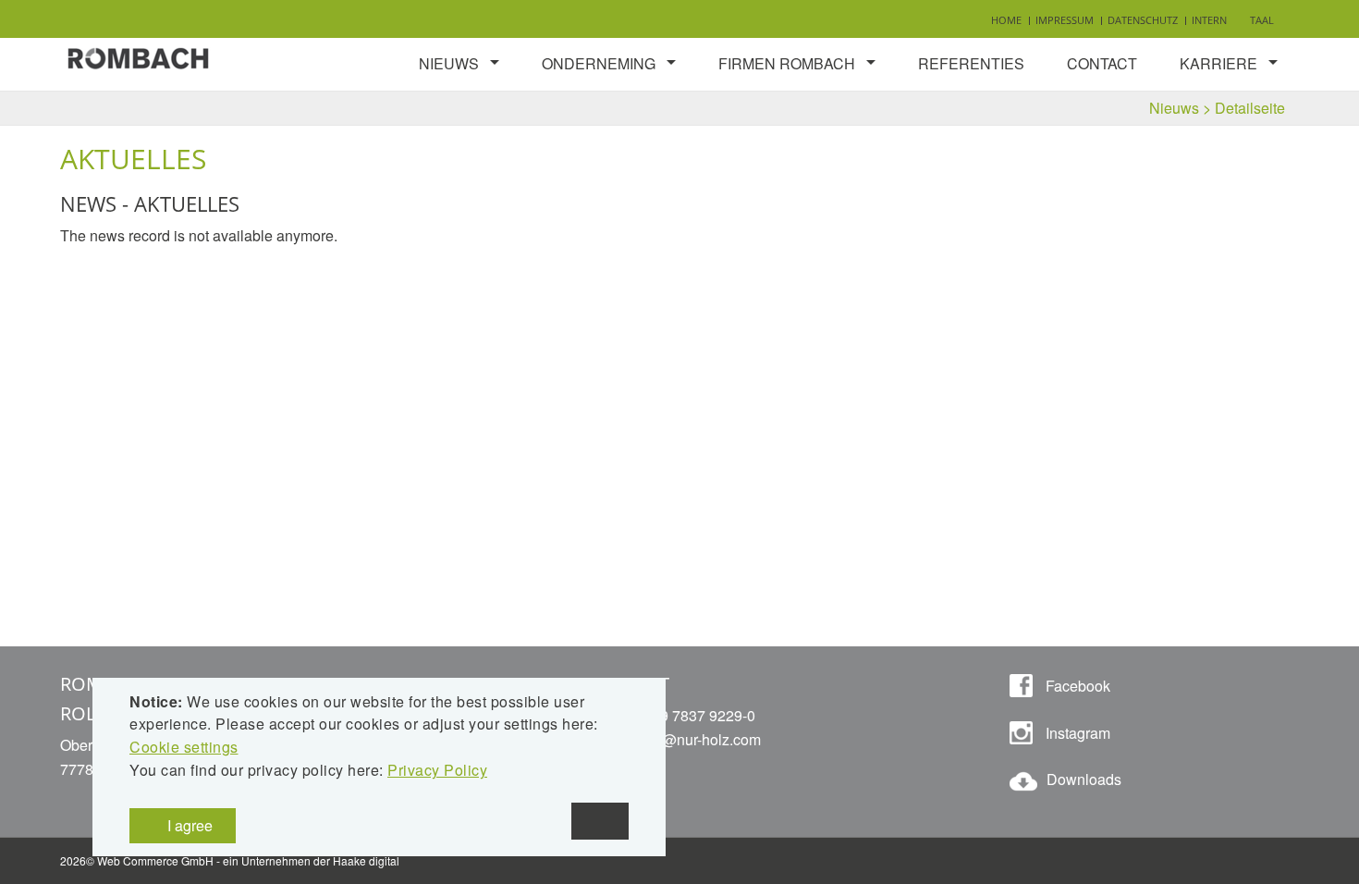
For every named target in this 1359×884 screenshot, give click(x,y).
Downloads (1084, 779)
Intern (1209, 20)
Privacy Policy (437, 769)
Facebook (1076, 685)
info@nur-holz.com (699, 739)
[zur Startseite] (138, 56)
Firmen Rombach (786, 63)
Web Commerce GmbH (155, 860)
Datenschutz (1143, 20)
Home (1006, 20)
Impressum (1064, 20)
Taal (1262, 20)
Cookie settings (184, 746)
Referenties (971, 63)
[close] (600, 821)
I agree (188, 825)
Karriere (1218, 63)
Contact (1102, 63)
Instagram (1076, 732)
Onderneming (598, 63)
